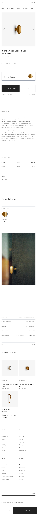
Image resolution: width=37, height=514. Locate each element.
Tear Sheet (5, 179)
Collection (10, 8)
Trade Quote (31, 94)
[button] (4, 29)
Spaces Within (19, 8)
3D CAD (4, 176)
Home (3, 8)
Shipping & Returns (7, 94)
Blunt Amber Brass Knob (29, 8)
